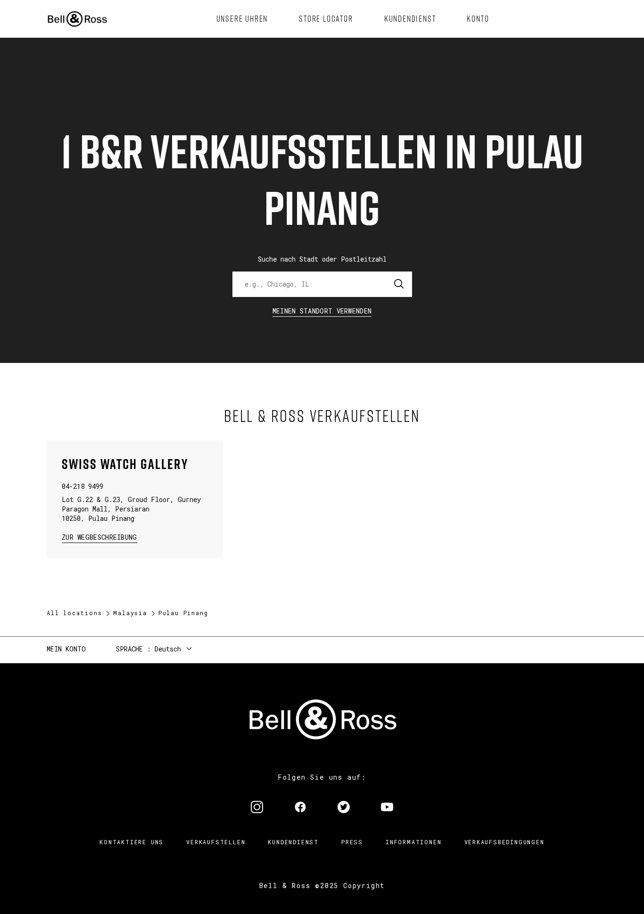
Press (352, 842)
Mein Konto (66, 648)
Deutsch (168, 648)
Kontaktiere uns (131, 842)
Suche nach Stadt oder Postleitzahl (322, 259)
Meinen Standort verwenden (322, 310)
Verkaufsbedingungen (504, 842)
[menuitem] (242, 19)
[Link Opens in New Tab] (256, 808)
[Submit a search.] (399, 284)
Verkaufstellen (215, 842)
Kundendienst (293, 842)
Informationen (413, 842)
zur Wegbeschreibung (99, 537)
